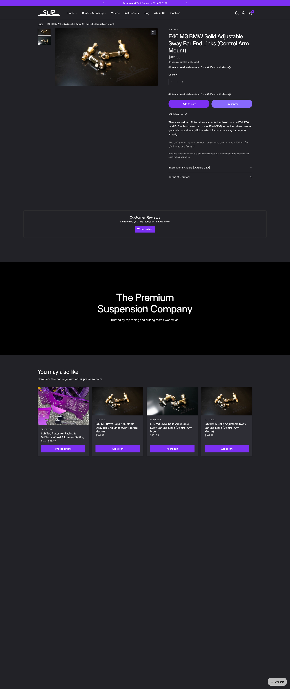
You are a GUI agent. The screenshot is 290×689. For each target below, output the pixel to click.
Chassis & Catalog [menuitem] (93, 13)
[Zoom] (153, 32)
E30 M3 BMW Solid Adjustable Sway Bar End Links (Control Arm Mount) (171, 427)
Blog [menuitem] (146, 13)
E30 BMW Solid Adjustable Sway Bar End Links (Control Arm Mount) (225, 427)
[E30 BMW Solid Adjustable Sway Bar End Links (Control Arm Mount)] (226, 401)
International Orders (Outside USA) (189, 167)
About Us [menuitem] (159, 13)
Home (40, 24)
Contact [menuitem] (175, 13)
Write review (145, 229)
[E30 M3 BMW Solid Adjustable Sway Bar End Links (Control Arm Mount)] (172, 401)
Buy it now (232, 104)
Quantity (172, 74)
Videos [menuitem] (115, 13)
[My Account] (243, 13)
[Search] (236, 13)
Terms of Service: (179, 177)
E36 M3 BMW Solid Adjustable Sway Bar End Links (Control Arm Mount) (116, 427)
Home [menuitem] (71, 13)
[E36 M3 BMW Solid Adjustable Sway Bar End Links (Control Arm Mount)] (117, 401)
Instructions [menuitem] (132, 13)
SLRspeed (46, 429)
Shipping (172, 62)
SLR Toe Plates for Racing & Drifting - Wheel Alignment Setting (62, 435)
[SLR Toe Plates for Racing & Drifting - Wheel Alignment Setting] (63, 406)
